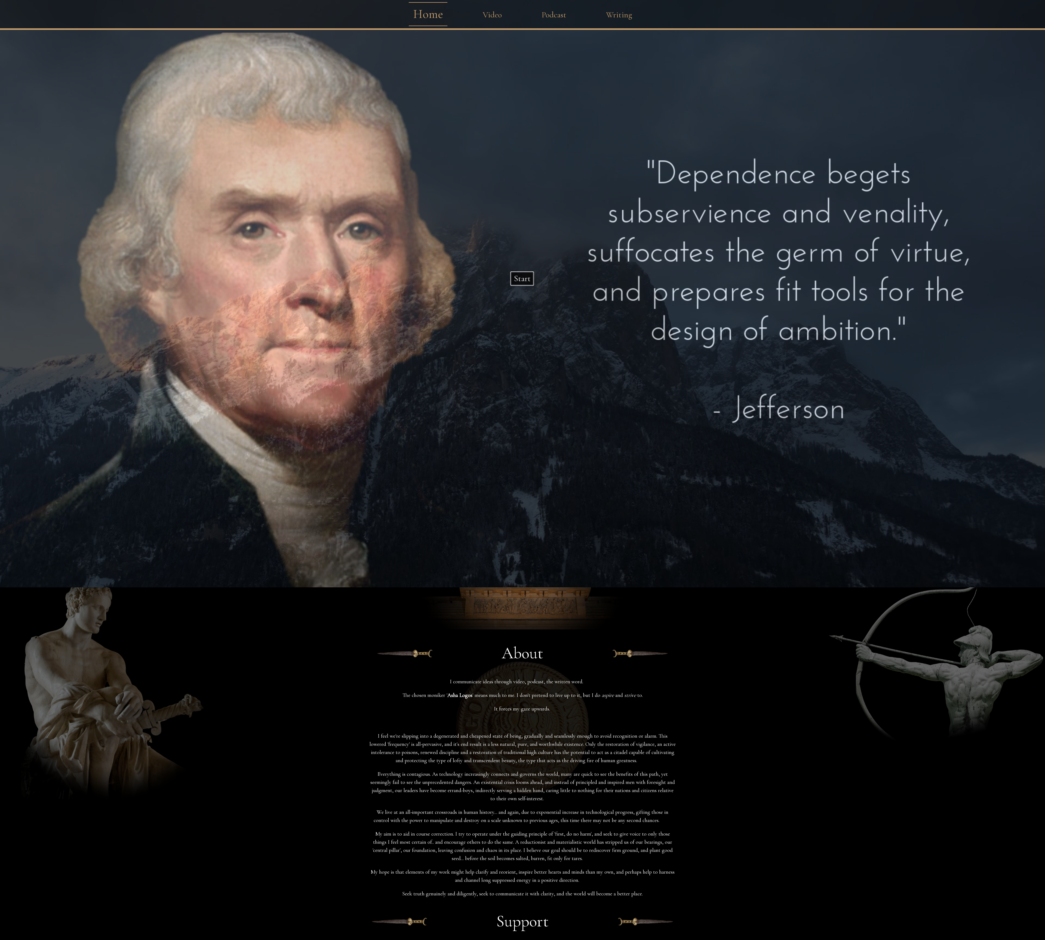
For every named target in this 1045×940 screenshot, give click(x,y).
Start (522, 279)
